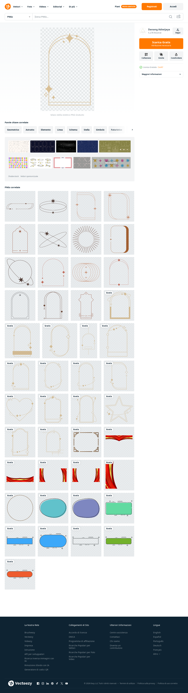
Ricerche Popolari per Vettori (79, 646)
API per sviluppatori (34, 654)
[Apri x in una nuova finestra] (62, 683)
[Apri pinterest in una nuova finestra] (52, 683)
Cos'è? (160, 67)
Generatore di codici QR (36, 669)
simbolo (100, 129)
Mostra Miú (111, 162)
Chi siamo (115, 641)
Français (157, 649)
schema (73, 129)
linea (60, 129)
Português (158, 641)
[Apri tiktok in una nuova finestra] (57, 683)
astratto (30, 129)
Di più (72, 6)
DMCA (72, 636)
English (157, 632)
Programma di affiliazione (82, 641)
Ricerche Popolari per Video (79, 658)
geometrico (13, 129)
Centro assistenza (119, 632)
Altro (155, 654)
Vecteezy (29, 636)
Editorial (57, 6)
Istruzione (30, 649)
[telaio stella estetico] (119, 305)
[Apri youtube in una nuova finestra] (66, 683)
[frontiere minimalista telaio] (86, 442)
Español (157, 636)
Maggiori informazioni (152, 74)
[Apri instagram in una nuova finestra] (43, 683)
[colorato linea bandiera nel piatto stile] (119, 508)
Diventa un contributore (116, 646)
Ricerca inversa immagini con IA (39, 659)
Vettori (16, 6)
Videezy (28, 641)
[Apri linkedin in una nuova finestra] (47, 683)
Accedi (173, 6)
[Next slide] (129, 129)
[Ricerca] (170, 16)
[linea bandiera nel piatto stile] (86, 541)
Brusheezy (30, 632)
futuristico (116, 129)
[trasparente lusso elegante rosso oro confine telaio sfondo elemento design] (119, 442)
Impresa (29, 645)
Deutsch (157, 645)
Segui (177, 32)
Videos (42, 6)
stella (86, 129)
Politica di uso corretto (168, 683)
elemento (46, 129)
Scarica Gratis (161, 43)
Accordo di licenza (78, 632)
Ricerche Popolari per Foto (82, 652)
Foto (29, 6)
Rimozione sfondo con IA (37, 665)
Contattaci (115, 636)
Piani (117, 6)
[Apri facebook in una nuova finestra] (38, 683)
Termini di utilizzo (127, 683)
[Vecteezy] (8, 7)
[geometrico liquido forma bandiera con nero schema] (53, 508)
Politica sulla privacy (146, 683)
